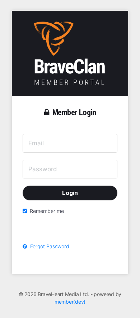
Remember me (47, 211)
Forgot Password (49, 246)
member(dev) (70, 302)
